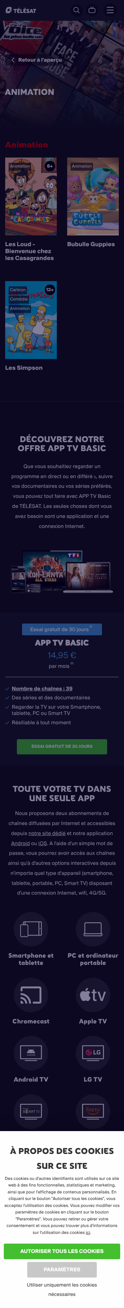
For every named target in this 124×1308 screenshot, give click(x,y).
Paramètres (62, 1269)
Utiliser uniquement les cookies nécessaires (62, 1289)
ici (88, 1232)
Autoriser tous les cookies (62, 1251)
